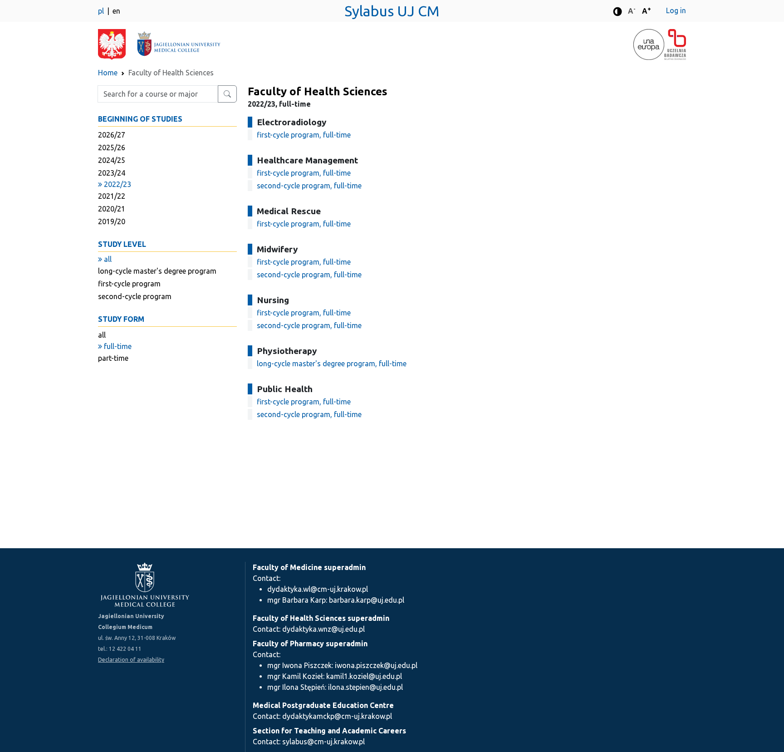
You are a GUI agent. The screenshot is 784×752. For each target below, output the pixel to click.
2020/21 (111, 209)
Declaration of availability (131, 660)
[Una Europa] (648, 44)
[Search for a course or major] (227, 94)
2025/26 (111, 147)
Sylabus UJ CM (392, 11)
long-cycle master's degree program (157, 271)
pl (102, 11)
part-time (113, 358)
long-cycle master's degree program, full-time (332, 363)
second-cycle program (135, 296)
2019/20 (111, 221)
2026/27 (111, 135)
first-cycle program (129, 284)
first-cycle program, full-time (304, 135)
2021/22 (111, 196)
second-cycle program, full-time (309, 186)
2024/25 (111, 160)
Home (108, 73)
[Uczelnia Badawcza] (675, 44)
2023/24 (111, 173)
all (102, 335)
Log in (676, 10)
